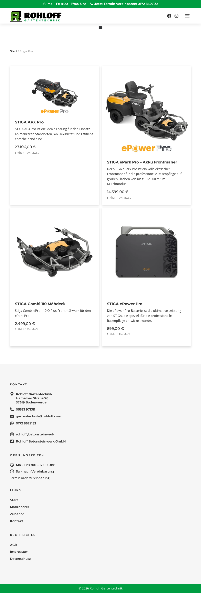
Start (13, 51)
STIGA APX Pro (29, 122)
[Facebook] (169, 16)
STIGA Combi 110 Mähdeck (40, 303)
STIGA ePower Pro (124, 303)
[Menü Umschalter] (100, 27)
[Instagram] (176, 16)
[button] (187, 15)
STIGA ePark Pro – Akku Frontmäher (142, 162)
